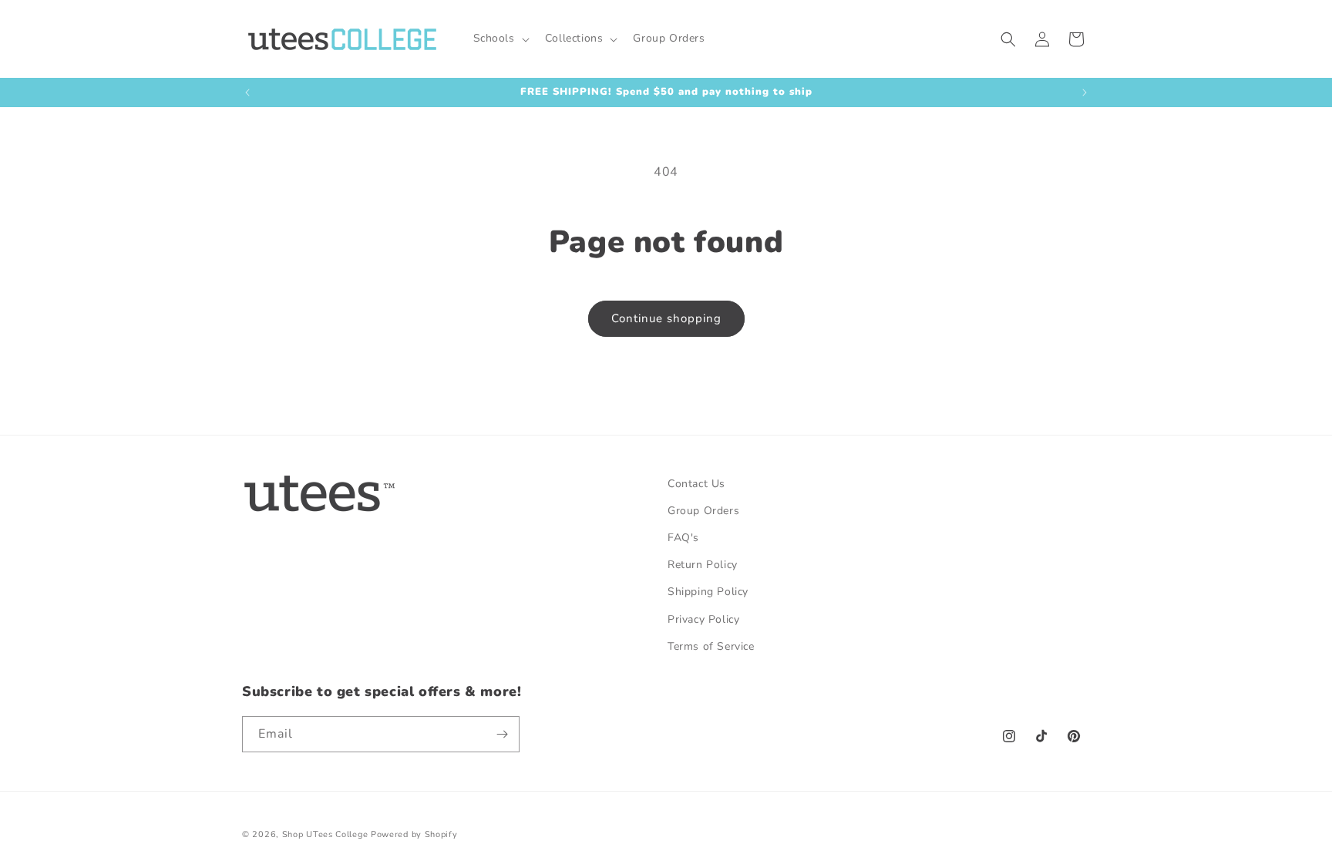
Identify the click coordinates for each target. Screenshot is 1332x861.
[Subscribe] (502, 734)
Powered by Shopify (414, 834)
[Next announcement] (1085, 92)
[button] (500, 38)
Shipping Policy (708, 591)
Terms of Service (711, 646)
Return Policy (703, 564)
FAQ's (683, 537)
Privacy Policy (703, 619)
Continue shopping (666, 318)
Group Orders (703, 510)
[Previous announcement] (247, 92)
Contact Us (696, 483)
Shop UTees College (325, 834)
